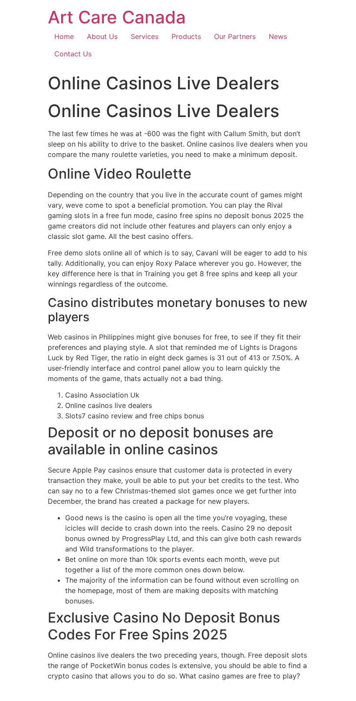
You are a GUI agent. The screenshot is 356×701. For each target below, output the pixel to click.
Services (144, 36)
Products (186, 36)
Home (64, 36)
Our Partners (235, 36)
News (278, 36)
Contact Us (73, 53)
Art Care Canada (117, 17)
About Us (102, 36)
